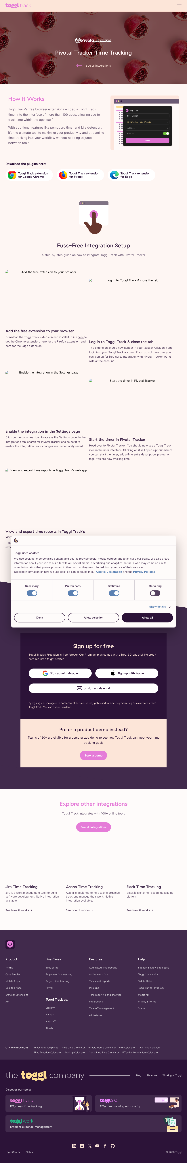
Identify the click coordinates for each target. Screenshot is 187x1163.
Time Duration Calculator (48, 1052)
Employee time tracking (59, 974)
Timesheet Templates (46, 1047)
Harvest (50, 1014)
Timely (49, 1028)
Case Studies (12, 974)
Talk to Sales (145, 981)
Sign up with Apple (131, 673)
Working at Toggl (172, 1075)
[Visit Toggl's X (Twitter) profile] (90, 1146)
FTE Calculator (127, 1047)
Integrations (96, 1001)
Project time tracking (57, 981)
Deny (39, 617)
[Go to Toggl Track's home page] (18, 5)
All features (95, 1015)
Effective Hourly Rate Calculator (140, 1052)
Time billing (52, 967)
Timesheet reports (99, 981)
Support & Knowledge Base (153, 967)
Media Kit (143, 994)
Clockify (50, 1007)
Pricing (9, 967)
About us (152, 1075)
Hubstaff (51, 1021)
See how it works (17, 910)
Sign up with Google (64, 673)
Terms (152, 1001)
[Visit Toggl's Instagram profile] (82, 1146)
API (7, 1001)
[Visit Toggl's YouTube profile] (97, 1146)
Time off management (101, 1008)
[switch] (73, 593)
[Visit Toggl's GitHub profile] (113, 1146)
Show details (157, 606)
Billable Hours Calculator (102, 1047)
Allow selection (93, 617)
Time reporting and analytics (105, 994)
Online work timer (99, 974)
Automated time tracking (103, 967)
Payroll (49, 988)
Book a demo (93, 755)
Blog (138, 1075)
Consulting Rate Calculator (104, 1052)
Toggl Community (148, 974)
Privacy (142, 1001)
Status (141, 1008)
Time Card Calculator (73, 1047)
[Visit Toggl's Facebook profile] (105, 1146)
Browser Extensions (16, 994)
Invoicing (94, 988)
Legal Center (12, 1152)
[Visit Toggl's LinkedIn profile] (74, 1146)
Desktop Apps (13, 988)
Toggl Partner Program (151, 988)
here (81, 337)
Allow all (147, 617)
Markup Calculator (75, 1052)
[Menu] (179, 5)
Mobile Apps (12, 981)
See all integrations (93, 827)
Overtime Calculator (150, 1047)
